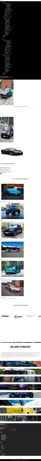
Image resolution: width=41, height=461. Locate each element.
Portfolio (4, 36)
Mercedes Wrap (7, 70)
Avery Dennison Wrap (8, 29)
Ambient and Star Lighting (8, 10)
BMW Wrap (6, 32)
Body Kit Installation (8, 8)
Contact (4, 74)
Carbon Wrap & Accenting (9, 27)
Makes (5, 30)
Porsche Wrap (7, 31)
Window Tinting (7, 47)
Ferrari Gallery (2, 258)
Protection (5, 11)
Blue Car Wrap (7, 20)
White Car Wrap (7, 22)
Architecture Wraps (8, 16)
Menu (3, 1)
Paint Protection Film (8, 12)
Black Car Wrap (7, 57)
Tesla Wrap (7, 33)
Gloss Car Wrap (7, 26)
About (3, 54)
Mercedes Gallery (2, 220)
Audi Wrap (6, 34)
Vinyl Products (6, 28)
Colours (5, 18)
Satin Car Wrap (7, 24)
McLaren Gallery (2, 297)
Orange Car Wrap (7, 60)
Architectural (6, 15)
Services (4, 2)
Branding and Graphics (8, 14)
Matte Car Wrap (7, 64)
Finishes (5, 23)
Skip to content (2, 0)
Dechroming (8, 7)
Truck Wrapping (9, 6)
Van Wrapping (8, 5)
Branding (5, 51)
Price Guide (4, 35)
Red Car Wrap (7, 21)
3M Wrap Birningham (8, 67)
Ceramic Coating (7, 13)
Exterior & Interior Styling (7, 3)
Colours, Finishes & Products (7, 17)
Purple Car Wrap (7, 19)
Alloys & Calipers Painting (8, 9)
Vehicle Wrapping (9, 4)
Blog (3, 37)
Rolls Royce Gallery (2, 239)
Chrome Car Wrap (7, 25)
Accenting (8, 44)
